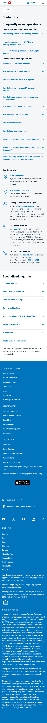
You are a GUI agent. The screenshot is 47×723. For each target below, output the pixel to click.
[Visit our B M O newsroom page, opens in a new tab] (43, 519)
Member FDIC (19, 597)
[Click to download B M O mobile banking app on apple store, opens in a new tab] (23, 482)
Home (8, 10)
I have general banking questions (17, 59)
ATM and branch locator (19, 190)
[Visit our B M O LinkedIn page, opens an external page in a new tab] (33, 519)
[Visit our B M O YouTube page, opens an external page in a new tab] (3, 519)
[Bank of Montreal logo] (7, 2)
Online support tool (17, 175)
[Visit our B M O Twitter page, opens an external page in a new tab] (13, 519)
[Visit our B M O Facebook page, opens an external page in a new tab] (23, 519)
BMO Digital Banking (25, 206)
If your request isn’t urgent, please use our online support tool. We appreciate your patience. (25, 181)
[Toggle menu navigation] (43, 2)
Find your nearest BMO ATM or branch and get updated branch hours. (26, 195)
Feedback (6, 570)
